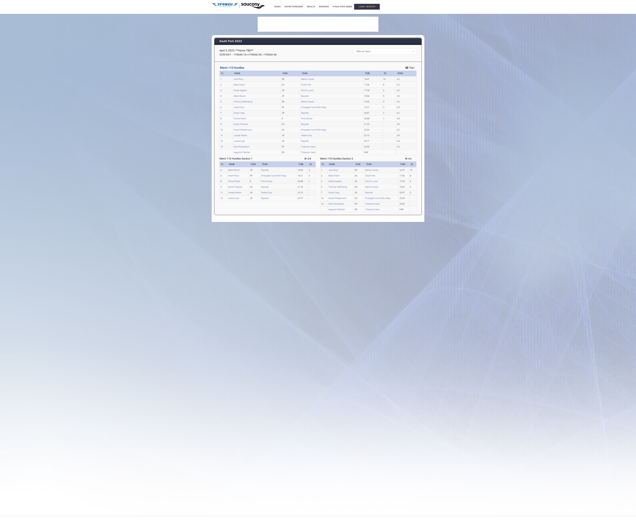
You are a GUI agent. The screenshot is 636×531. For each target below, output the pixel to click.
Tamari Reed (240, 118)
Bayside (305, 96)
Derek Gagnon (240, 90)
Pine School (306, 118)
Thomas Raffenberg (243, 101)
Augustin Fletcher (242, 152)
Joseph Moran (240, 135)
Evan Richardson (241, 146)
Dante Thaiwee (241, 124)
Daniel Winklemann (243, 130)
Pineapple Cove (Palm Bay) (313, 107)
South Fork (306, 84)
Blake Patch (239, 84)
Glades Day (306, 135)
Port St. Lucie (307, 90)
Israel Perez (239, 107)
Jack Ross (238, 79)
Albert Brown (240, 96)
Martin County (307, 79)
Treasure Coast (308, 146)
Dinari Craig (239, 113)
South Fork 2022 (230, 41)
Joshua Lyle (239, 141)
